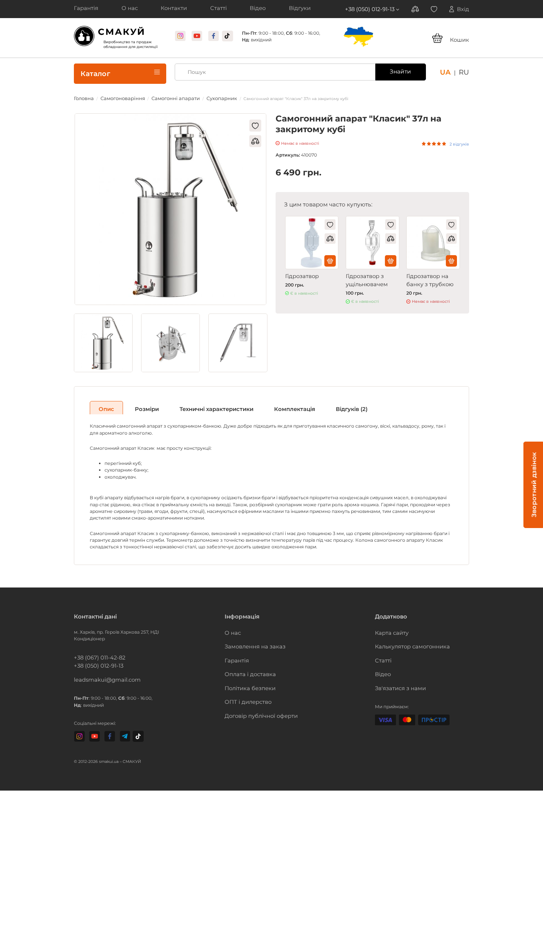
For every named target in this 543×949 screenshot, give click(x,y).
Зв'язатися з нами (395, 679)
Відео (381, 666)
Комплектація (263, 405)
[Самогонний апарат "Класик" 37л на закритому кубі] (170, 206)
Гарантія (234, 654)
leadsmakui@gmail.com (101, 673)
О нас (231, 629)
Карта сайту (389, 629)
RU (465, 68)
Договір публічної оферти (255, 704)
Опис (103, 405)
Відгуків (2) (310, 405)
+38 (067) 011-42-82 (95, 654)
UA (448, 68)
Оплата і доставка (245, 666)
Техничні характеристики (196, 405)
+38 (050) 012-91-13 (379, 8)
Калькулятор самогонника (406, 641)
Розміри (137, 405)
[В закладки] (255, 121)
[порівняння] (255, 136)
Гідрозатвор (299, 271)
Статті (382, 654)
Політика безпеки (246, 679)
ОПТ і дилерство (244, 691)
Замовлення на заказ (249, 641)
